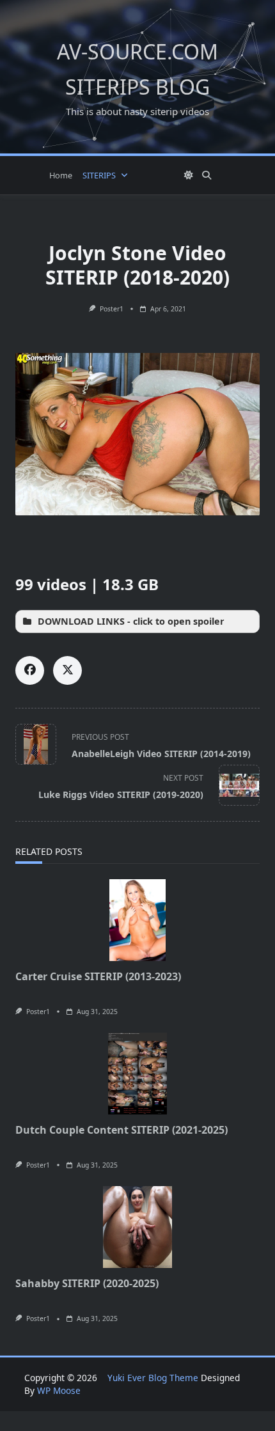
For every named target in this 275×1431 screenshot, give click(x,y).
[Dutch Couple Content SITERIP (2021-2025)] (137, 1073)
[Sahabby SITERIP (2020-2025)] (137, 1227)
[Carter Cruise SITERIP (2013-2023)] (137, 920)
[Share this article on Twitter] (67, 670)
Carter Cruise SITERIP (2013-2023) (98, 976)
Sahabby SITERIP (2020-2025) (87, 1283)
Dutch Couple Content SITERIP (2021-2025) (121, 1130)
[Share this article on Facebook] (29, 670)
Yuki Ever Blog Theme (152, 1378)
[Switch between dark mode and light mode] (188, 175)
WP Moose (59, 1390)
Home (60, 175)
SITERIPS (99, 175)
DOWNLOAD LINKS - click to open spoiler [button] (131, 621)
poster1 (111, 308)
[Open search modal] (206, 175)
